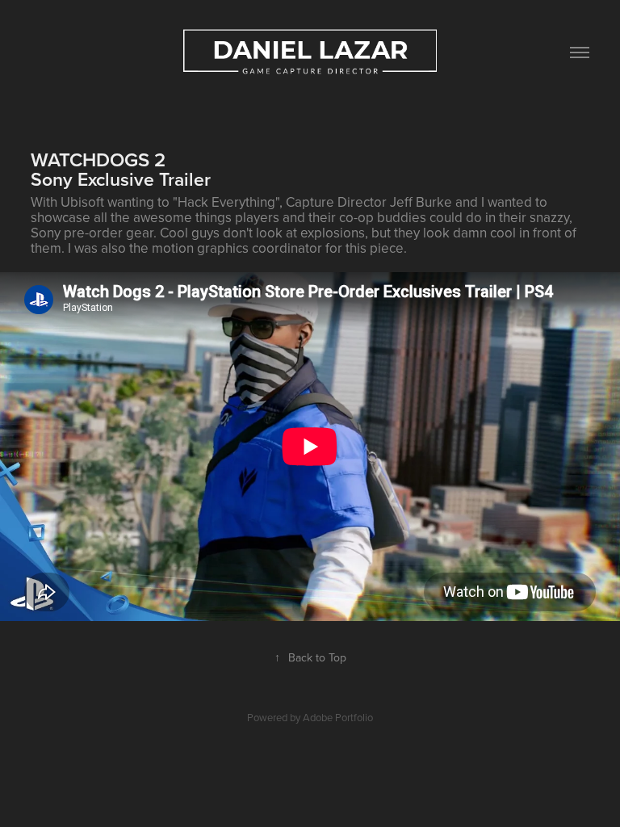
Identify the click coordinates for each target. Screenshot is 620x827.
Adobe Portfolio (338, 717)
